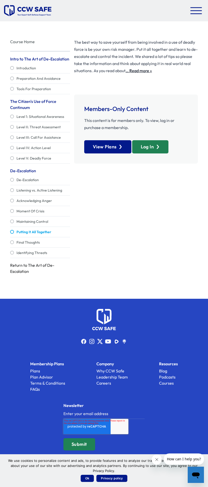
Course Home (22, 41)
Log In (147, 147)
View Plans (105, 147)
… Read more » (139, 70)
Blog (163, 370)
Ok (87, 478)
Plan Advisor (41, 377)
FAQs (35, 389)
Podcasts (167, 377)
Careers (103, 383)
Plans (35, 370)
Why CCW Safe (110, 370)
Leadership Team (112, 377)
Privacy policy (112, 478)
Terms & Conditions (47, 383)
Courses (166, 383)
